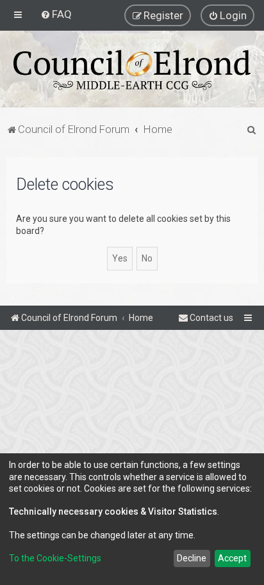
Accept (232, 558)
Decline (191, 558)
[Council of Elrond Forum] (132, 70)
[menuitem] (56, 14)
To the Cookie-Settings (55, 558)
